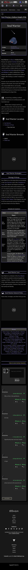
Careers (14, 546)
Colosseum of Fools (15, 48)
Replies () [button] (18, 399)
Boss (12, 60)
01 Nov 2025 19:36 (17, 437)
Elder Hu (16, 335)
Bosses (18, 9)
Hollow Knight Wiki (4, 9)
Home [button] (9, 5)
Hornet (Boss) (18, 342)
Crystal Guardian (16, 333)
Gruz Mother (16, 341)
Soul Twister (10, 199)
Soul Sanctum (14, 46)
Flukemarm (12, 338)
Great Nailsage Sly (16, 339)
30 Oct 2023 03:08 (17, 480)
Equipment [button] (24, 5)
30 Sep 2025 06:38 (17, 458)
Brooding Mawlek (15, 332)
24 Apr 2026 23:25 (17, 393)
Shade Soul (13, 54)
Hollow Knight (10, 342)
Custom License (15, 533)
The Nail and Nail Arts (7, 70)
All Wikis (14, 517)
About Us (14, 520)
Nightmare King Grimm (15, 347)
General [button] (16, 5)
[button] (15, 2)
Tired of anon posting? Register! (17, 363)
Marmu (14, 345)
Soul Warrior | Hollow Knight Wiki (13, 17)
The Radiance (14, 351)
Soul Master (16, 239)
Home (14, 515)
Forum (14, 519)
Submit (17, 380)
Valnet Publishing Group (19, 556)
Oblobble (14, 348)
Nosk (9, 348)
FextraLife (6, 556)
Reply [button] (24, 399)
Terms (14, 548)
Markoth (9, 345)
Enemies (14, 62)
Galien (17, 338)
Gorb (9, 339)
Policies (14, 552)
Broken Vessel (6, 332)
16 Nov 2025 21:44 (17, 415)
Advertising (14, 544)
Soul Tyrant (18, 350)
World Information (12, 9)
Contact (14, 522)
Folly (2, 199)
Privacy (14, 550)
